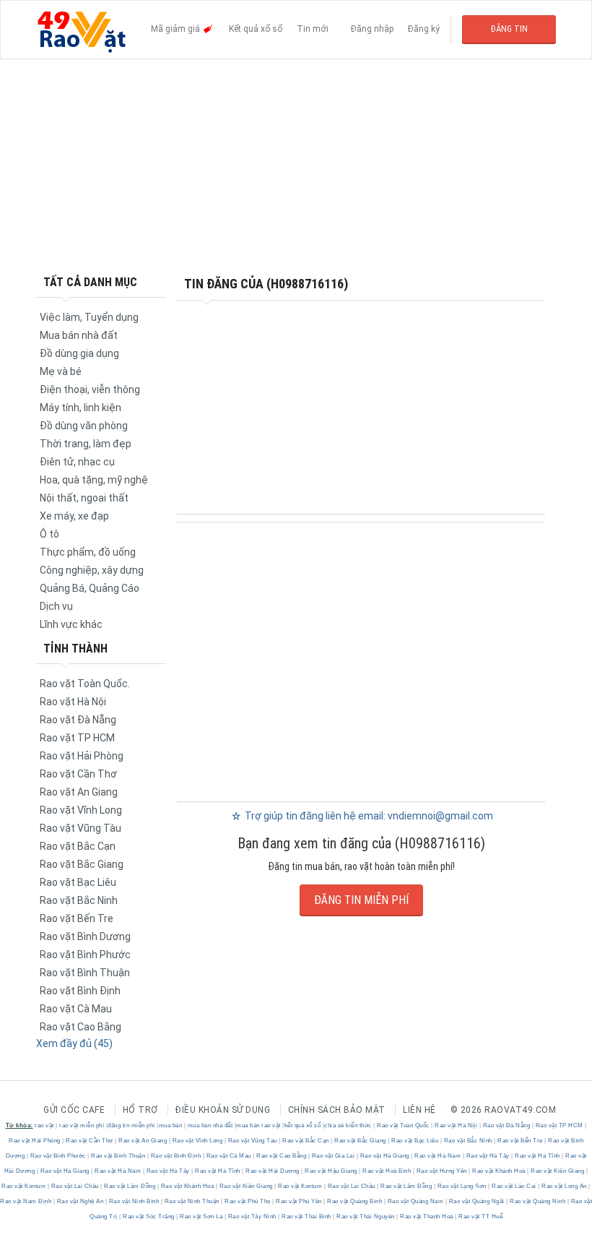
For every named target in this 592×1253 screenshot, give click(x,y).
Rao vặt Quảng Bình (355, 1201)
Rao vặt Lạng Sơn (461, 1186)
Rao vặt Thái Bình (307, 1216)
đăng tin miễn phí (131, 1125)
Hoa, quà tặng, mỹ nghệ (94, 480)
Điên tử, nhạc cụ (77, 462)
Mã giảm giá (176, 29)
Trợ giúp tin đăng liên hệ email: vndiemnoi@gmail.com (368, 816)
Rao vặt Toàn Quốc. (85, 683)
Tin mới (312, 29)
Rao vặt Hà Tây (487, 1156)
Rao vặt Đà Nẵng (78, 719)
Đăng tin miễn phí (361, 900)
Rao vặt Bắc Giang (81, 864)
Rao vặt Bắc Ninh (79, 900)
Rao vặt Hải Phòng (81, 756)
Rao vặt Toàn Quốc (403, 1125)
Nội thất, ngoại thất (84, 498)
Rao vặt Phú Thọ (248, 1201)
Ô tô (49, 534)
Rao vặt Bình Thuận (85, 972)
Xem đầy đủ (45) (74, 1043)
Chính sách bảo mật (337, 1110)
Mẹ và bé (61, 371)
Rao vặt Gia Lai (333, 1156)
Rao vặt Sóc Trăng (149, 1216)
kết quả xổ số (302, 1125)
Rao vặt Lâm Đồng (130, 1186)
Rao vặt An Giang (79, 792)
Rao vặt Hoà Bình (387, 1171)
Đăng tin (509, 29)
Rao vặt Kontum (24, 1186)
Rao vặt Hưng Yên (441, 1171)
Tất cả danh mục (90, 282)
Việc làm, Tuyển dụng (89, 317)
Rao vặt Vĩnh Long (81, 810)
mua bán (171, 1125)
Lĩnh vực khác (71, 624)
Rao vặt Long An (564, 1186)
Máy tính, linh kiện (80, 407)
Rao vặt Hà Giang (384, 1156)
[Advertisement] (296, 166)
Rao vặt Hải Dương (273, 1171)
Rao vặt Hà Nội (73, 701)
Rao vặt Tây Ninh (252, 1216)
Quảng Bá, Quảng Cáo (89, 588)
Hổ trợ (140, 1110)
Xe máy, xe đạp (74, 516)
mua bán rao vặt (258, 1125)
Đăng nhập (372, 29)
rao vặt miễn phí (81, 1125)
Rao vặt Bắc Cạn (78, 846)
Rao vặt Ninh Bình (134, 1201)
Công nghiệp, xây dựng (92, 570)
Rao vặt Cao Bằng (80, 1027)
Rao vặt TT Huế (480, 1216)
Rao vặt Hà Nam (438, 1156)
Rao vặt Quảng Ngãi (476, 1201)
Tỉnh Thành (75, 648)
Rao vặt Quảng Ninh (537, 1201)
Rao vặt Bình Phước (85, 954)
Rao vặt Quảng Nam (415, 1201)
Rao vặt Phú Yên (299, 1201)
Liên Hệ (419, 1110)
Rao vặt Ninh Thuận (191, 1201)
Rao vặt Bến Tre (76, 918)
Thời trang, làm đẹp (85, 443)
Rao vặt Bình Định (80, 990)
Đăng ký (424, 29)
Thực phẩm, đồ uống (88, 552)
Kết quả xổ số (255, 29)
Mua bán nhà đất (79, 335)
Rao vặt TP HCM (77, 738)
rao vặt (44, 1125)
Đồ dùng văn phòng (84, 425)
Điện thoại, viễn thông (90, 389)
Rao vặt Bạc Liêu (78, 882)
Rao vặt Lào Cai (514, 1186)
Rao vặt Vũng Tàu (80, 828)
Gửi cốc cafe (74, 1110)
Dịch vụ (56, 606)
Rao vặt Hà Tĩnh (537, 1156)
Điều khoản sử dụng (222, 1110)
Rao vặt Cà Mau (76, 1009)
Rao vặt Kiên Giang (557, 1171)
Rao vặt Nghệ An (80, 1201)
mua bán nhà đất (210, 1125)
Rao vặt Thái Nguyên (366, 1216)
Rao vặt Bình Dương (85, 936)
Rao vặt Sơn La (201, 1216)
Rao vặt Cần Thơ (78, 774)
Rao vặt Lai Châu (74, 1186)
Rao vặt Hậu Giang (331, 1171)
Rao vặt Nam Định (26, 1201)
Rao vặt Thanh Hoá (427, 1216)
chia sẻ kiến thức (348, 1125)
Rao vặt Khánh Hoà (499, 1171)
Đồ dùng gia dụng (79, 353)
